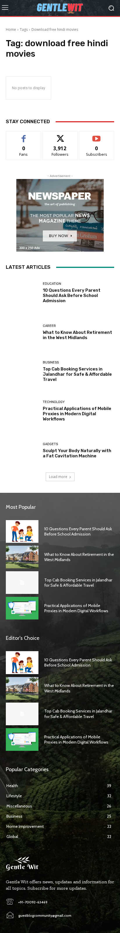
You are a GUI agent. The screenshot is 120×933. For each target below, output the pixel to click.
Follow (60, 135)
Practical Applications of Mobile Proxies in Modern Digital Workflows (77, 414)
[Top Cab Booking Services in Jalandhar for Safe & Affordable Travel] (22, 371)
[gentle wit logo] (59, 8)
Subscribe (97, 135)
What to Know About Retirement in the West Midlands (77, 335)
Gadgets (50, 444)
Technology (54, 402)
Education (52, 283)
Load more (58, 476)
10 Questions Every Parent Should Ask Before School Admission (71, 295)
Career (49, 325)
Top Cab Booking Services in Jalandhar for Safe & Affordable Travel (77, 374)
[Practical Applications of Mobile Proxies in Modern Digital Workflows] (22, 411)
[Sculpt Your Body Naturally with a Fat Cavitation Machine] (22, 450)
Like (23, 135)
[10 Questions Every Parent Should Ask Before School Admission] (22, 293)
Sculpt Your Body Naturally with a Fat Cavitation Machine (77, 453)
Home (11, 29)
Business (51, 362)
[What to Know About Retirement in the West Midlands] (22, 332)
